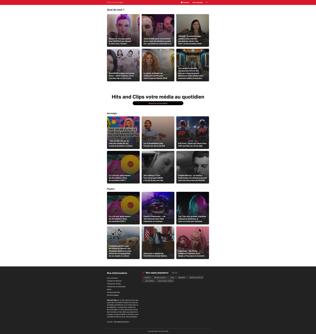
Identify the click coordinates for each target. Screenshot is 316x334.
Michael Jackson (160, 277)
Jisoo (172, 277)
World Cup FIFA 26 (196, 277)
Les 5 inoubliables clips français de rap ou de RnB (154, 144)
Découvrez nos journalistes (158, 103)
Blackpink (181, 277)
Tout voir (174, 272)
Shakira (147, 277)
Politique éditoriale (113, 292)
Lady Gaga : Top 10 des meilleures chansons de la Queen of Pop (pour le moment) (191, 253)
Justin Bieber (149, 281)
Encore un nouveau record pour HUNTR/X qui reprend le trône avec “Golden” (120, 41)
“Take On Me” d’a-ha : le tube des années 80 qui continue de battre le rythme (120, 143)
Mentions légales (113, 295)
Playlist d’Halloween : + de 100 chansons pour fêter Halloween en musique (154, 218)
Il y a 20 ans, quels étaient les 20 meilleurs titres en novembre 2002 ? (119, 177)
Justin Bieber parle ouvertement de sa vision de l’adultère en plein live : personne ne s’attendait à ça (157, 41)
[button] (206, 2)
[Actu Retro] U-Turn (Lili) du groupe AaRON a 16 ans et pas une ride (153, 177)
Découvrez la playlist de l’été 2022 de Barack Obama (155, 254)
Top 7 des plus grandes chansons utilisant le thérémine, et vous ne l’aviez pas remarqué (192, 218)
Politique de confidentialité (116, 286)
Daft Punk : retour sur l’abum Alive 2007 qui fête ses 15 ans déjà (192, 144)
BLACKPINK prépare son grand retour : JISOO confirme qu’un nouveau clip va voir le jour (121, 75)
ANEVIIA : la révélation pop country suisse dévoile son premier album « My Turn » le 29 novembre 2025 (190, 40)
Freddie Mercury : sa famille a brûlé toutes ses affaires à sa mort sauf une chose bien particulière (192, 177)
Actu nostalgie (197, 2)
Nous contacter (112, 278)
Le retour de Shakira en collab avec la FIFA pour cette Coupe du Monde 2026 (155, 75)
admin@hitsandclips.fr (121, 322)
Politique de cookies (114, 284)
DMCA (109, 289)
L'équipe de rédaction (114, 281)
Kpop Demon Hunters (165, 281)
